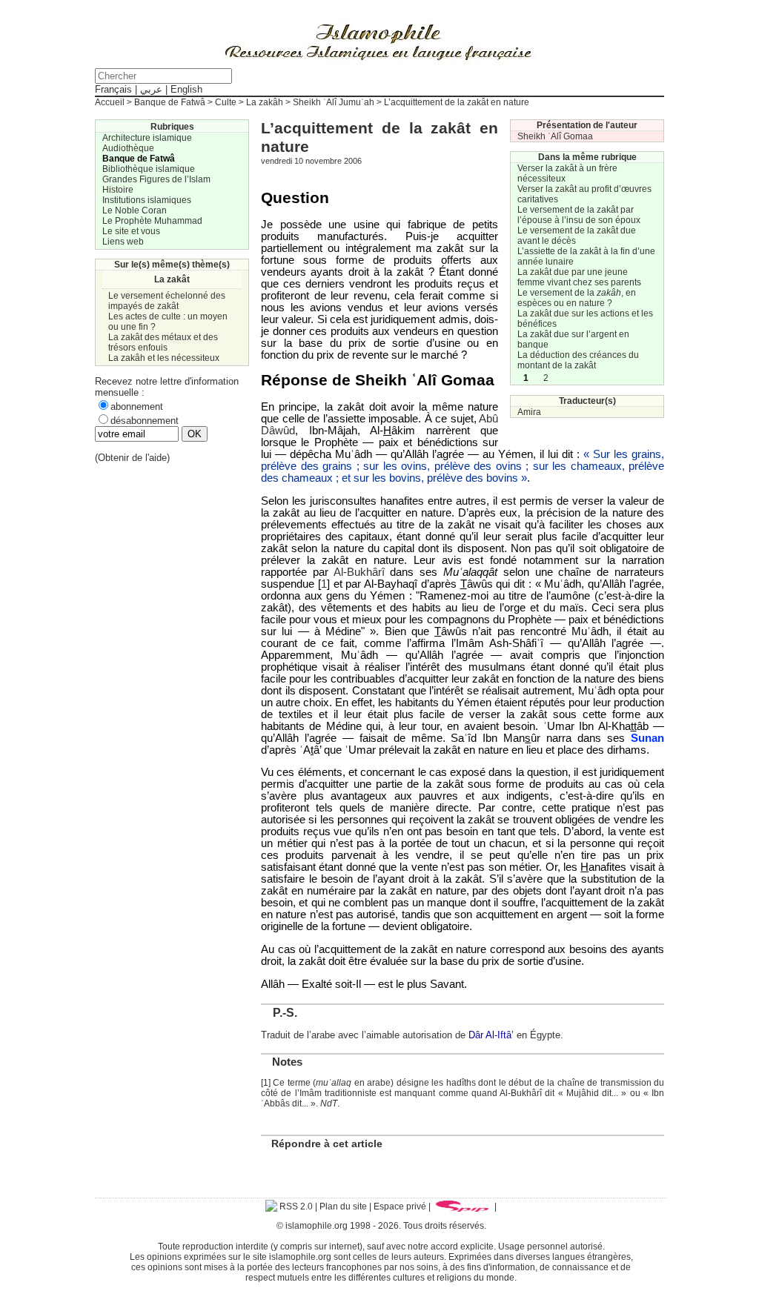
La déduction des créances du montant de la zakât (578, 360)
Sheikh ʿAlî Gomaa (555, 136)
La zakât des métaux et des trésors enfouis (163, 342)
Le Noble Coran (134, 210)
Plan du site (343, 1206)
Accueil (110, 102)
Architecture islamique (147, 138)
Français (113, 89)
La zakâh (264, 102)
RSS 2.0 (295, 1206)
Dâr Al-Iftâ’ (491, 1034)
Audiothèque (128, 148)
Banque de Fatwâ (169, 102)
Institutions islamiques (146, 200)
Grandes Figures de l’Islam (156, 179)
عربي (151, 89)
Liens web (123, 241)
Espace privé (400, 1206)
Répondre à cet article (326, 1143)
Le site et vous (131, 231)
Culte (225, 102)
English (186, 89)
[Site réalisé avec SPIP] (462, 1206)
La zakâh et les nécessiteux (163, 358)
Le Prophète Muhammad (152, 221)
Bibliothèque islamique (148, 169)
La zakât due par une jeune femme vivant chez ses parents (579, 277)
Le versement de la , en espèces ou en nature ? (576, 298)
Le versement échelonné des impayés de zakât (166, 301)
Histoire (117, 190)
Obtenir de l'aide (132, 457)
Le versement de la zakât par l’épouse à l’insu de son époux (578, 215)
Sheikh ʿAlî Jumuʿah (333, 102)
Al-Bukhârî (359, 572)
